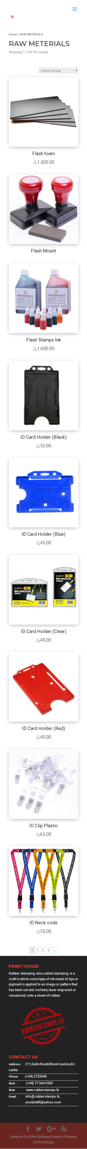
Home (13, 34)
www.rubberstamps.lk (42, 1090)
